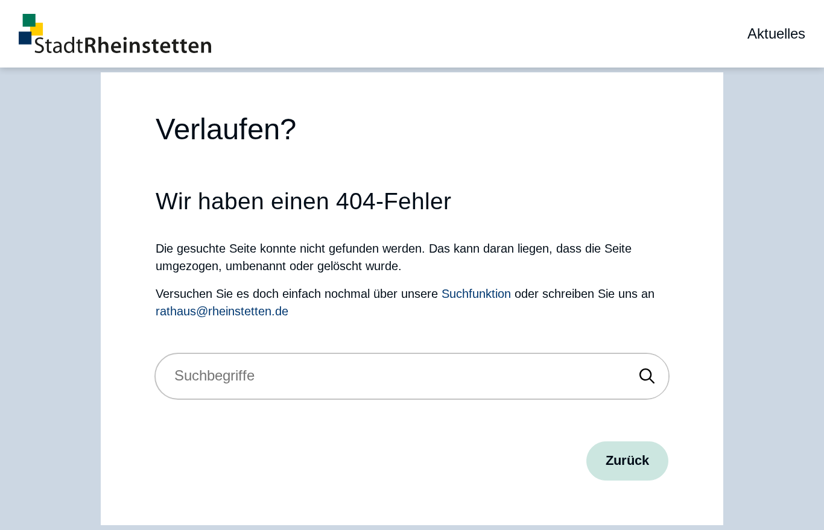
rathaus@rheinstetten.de (222, 311)
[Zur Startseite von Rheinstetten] (115, 33)
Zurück (627, 460)
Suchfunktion (476, 293)
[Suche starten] (647, 376)
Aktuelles (776, 34)
